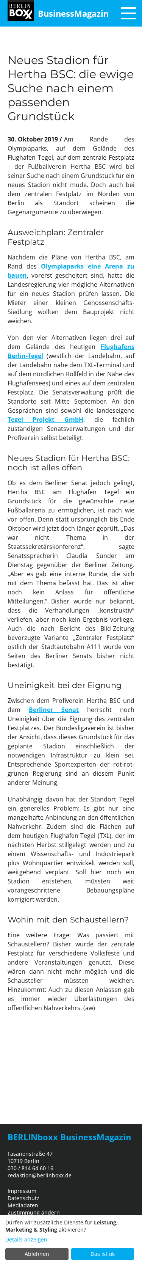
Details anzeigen (26, 1239)
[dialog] (71, 1240)
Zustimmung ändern (34, 1212)
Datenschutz (23, 1198)
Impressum (22, 1190)
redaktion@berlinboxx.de (40, 1175)
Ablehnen (37, 1253)
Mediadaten (23, 1205)
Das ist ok (103, 1253)
